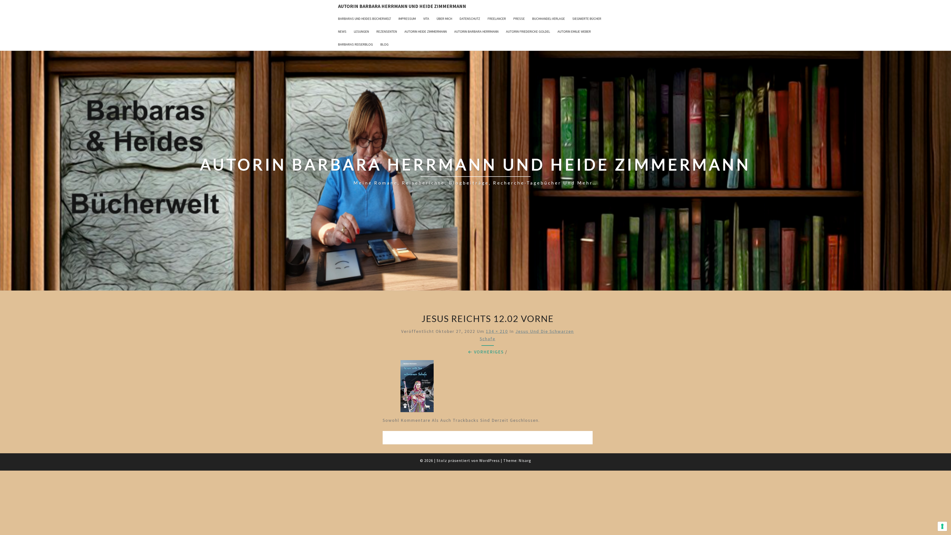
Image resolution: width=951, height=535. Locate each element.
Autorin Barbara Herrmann (476, 31)
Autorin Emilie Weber (574, 31)
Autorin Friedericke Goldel (528, 31)
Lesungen (361, 31)
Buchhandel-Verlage (548, 18)
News (342, 31)
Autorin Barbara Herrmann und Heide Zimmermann (402, 6)
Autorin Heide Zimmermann (425, 31)
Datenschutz (470, 18)
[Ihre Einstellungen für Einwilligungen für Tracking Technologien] (942, 526)
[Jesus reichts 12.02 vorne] (417, 388)
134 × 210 (497, 331)
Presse (519, 18)
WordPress (489, 460)
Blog (384, 44)
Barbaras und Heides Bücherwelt (364, 18)
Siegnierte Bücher (586, 18)
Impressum (407, 18)
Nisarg (525, 460)
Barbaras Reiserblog (355, 44)
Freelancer (497, 18)
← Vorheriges (486, 352)
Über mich (444, 18)
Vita (426, 18)
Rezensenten (386, 31)
